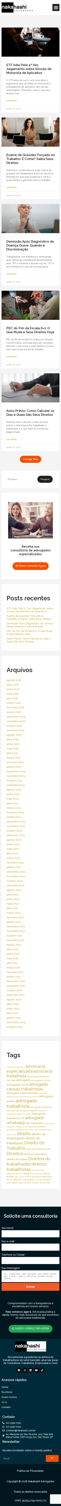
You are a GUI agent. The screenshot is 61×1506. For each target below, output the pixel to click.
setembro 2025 (16, 730)
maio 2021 (13, 958)
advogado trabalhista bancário (32, 1111)
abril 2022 (12, 908)
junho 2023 (13, 844)
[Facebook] (18, 1370)
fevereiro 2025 (15, 762)
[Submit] (52, 1458)
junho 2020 (13, 1008)
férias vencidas (36, 1174)
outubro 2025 (14, 725)
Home (5, 1387)
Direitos (15, 1153)
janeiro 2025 (14, 766)
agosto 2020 (14, 999)
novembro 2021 (16, 931)
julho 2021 (12, 949)
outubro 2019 (14, 1026)
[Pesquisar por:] (22, 479)
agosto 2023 (14, 839)
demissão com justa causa (27, 1130)
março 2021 (13, 967)
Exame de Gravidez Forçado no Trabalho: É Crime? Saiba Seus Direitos (30, 159)
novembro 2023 (16, 826)
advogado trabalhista (22, 1103)
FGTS (20, 1174)
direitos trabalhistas (27, 1166)
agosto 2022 (14, 890)
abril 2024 (12, 803)
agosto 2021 (14, 944)
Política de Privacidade (30, 1470)
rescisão (38, 1180)
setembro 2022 (16, 885)
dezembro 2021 (16, 926)
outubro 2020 (14, 990)
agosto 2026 (14, 680)
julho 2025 (13, 739)
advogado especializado (22, 1092)
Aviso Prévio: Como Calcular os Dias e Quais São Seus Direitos (30, 413)
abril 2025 (12, 753)
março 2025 (14, 757)
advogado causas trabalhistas (27, 1086)
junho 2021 (13, 953)
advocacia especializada (26, 1069)
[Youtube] (36, 1370)
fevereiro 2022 (15, 917)
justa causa (19, 1177)
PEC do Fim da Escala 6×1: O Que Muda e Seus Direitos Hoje (30, 330)
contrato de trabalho (35, 1126)
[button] (55, 7)
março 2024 (14, 807)
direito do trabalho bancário (38, 1149)
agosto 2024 (14, 789)
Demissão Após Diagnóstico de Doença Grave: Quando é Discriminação (30, 245)
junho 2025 (13, 744)
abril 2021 (12, 963)
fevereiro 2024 (15, 812)
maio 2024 (13, 798)
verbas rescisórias (41, 1182)
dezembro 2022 (16, 871)
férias (26, 1173)
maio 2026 (13, 693)
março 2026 (14, 702)
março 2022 (14, 912)
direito (24, 1133)
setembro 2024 (16, 785)
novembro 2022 (16, 876)
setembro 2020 (16, 994)
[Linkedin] (30, 1370)
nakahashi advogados (23, 1179)
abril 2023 (12, 853)
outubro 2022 (14, 880)
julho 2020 (13, 1004)
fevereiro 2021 (15, 972)
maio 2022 (13, 903)
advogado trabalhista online (19, 1114)
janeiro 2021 (14, 976)
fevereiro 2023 (15, 862)
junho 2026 (13, 689)
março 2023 (14, 858)
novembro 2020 (16, 985)
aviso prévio (49, 1123)
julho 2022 (13, 894)
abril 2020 (12, 1013)
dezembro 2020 (16, 981)
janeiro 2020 (14, 1017)
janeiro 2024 (14, 817)
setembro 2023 (16, 835)
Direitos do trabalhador (29, 1161)
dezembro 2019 (16, 1022)
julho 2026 (13, 684)
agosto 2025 (14, 734)
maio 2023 (13, 848)
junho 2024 (13, 794)
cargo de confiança (15, 1127)
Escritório (7, 1392)
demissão (11, 1130)
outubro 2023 (14, 830)
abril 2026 (12, 698)
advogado (23, 1080)
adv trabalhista (34, 1123)
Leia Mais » (12, 101)
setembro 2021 (15, 940)
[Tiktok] (42, 1370)
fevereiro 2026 (15, 707)
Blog (4, 1402)
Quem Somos (9, 1397)
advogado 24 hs (17, 1084)
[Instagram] (24, 1370)
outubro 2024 (14, 780)
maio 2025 (13, 748)
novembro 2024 (16, 775)
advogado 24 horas (41, 1080)
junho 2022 (13, 899)
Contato (6, 1407)
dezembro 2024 (16, 771)
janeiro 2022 (14, 921)
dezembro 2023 (16, 821)
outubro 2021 (14, 935)
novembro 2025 (16, 721)
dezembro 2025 (16, 716)
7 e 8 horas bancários (16, 1067)
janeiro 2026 (14, 712)
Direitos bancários (35, 1154)
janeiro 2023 (14, 867)
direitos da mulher (17, 1159)
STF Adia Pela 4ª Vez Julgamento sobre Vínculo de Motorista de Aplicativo (28, 69)
